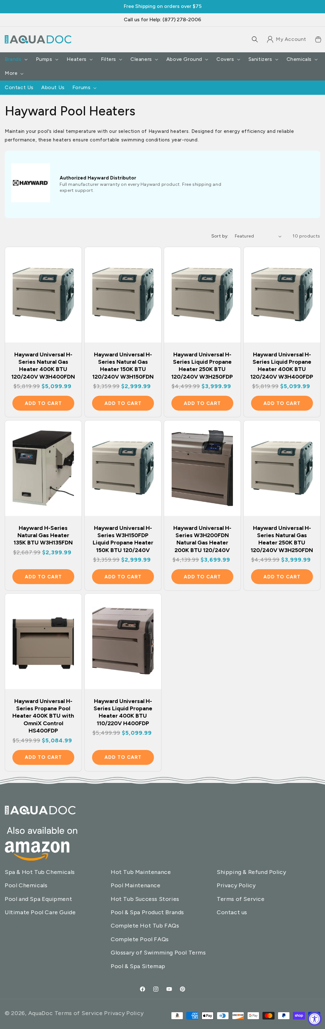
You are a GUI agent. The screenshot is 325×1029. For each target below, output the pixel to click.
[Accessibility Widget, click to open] (315, 1019)
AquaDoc (40, 1013)
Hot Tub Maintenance (141, 872)
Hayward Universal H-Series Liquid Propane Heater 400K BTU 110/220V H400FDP (122, 711)
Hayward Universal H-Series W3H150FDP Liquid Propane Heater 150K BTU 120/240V (122, 538)
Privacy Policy (236, 885)
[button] (255, 39)
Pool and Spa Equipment (38, 898)
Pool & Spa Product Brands (147, 912)
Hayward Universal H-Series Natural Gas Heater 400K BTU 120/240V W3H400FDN (43, 365)
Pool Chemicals (26, 885)
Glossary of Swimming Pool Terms (158, 952)
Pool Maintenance (136, 885)
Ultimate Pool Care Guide (40, 912)
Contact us (232, 912)
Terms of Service (241, 898)
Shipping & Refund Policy (251, 872)
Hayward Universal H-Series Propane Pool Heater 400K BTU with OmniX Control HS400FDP (43, 715)
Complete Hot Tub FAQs (145, 925)
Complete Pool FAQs (140, 939)
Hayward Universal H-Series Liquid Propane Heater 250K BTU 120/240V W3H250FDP (202, 365)
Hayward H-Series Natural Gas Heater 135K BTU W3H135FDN (43, 535)
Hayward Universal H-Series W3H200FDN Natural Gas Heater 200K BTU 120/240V (202, 538)
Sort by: (220, 236)
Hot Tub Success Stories (145, 898)
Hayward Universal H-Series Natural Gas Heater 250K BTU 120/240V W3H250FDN (282, 538)
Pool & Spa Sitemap (138, 966)
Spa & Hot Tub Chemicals (40, 872)
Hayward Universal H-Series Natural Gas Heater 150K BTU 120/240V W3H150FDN (122, 365)
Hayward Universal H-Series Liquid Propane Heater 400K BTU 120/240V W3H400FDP (281, 365)
